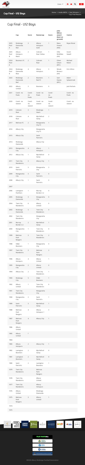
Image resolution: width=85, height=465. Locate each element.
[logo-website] (6, 4)
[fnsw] (42, 445)
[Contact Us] (71, 4)
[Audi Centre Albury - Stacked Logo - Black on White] (16, 424)
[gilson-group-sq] (51, 424)
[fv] (42, 449)
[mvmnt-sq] (77, 424)
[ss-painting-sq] (68, 424)
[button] (60, 4)
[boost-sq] (60, 424)
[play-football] (42, 436)
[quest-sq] (42, 424)
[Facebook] (67, 4)
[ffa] (42, 441)
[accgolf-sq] (33, 424)
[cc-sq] (7, 424)
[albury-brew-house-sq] (25, 424)
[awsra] (42, 453)
